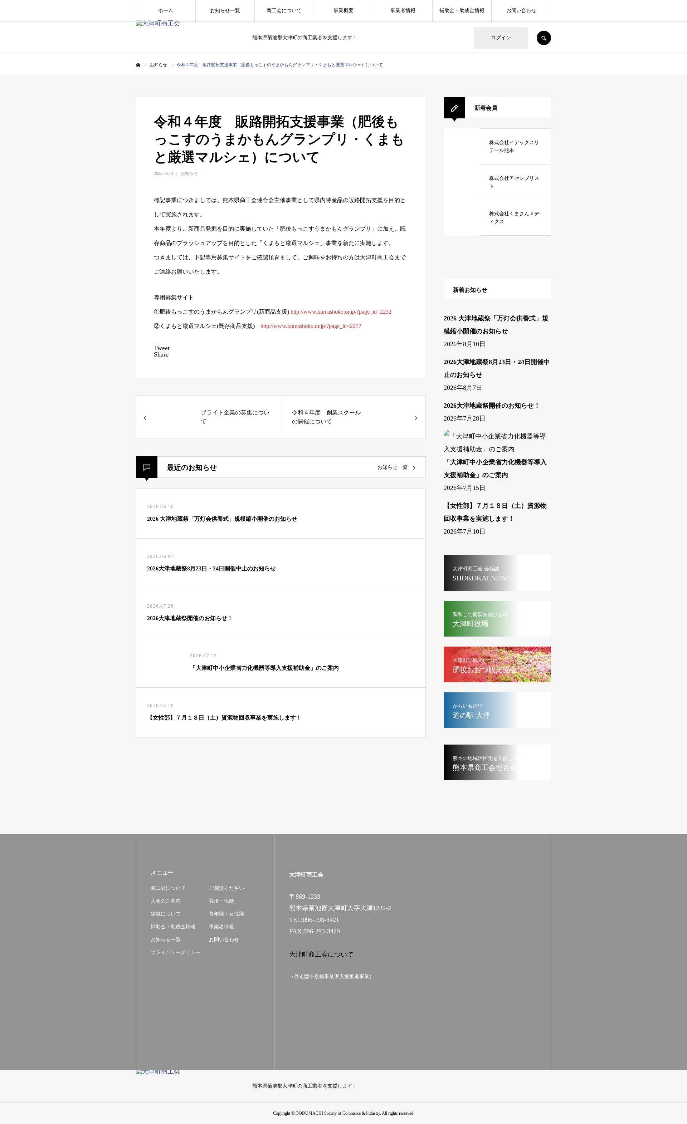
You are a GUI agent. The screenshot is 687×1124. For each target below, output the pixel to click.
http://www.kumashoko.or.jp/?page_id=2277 (310, 326)
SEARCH (544, 38)
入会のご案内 (166, 901)
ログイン (501, 37)
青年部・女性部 (226, 914)
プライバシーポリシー (176, 952)
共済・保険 (221, 901)
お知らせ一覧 (225, 10)
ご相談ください (226, 888)
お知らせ (189, 173)
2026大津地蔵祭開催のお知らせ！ (492, 405)
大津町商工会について (321, 954)
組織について (166, 914)
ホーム (165, 10)
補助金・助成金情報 (461, 10)
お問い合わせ (521, 10)
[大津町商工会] (189, 38)
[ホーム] (138, 65)
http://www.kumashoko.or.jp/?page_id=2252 (341, 312)
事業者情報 (402, 10)
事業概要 (343, 10)
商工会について (284, 10)
